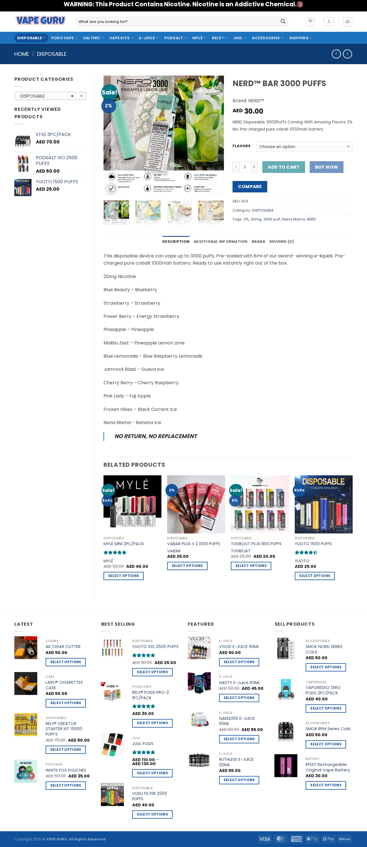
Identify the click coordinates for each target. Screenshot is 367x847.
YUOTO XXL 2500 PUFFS (155, 646)
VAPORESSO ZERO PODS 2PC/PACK (323, 690)
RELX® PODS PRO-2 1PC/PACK (150, 695)
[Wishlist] (310, 21)
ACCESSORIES (266, 38)
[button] (328, 21)
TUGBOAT (241, 551)
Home (21, 54)
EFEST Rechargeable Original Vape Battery (328, 767)
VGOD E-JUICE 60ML (239, 646)
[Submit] (283, 22)
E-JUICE (147, 38)
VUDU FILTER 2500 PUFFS (149, 796)
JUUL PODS (142, 743)
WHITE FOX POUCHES (66, 770)
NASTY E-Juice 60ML (239, 683)
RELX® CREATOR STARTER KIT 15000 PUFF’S (64, 729)
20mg (256, 219)
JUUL (238, 38)
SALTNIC (91, 38)
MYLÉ (197, 38)
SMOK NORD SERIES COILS (324, 649)
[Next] (214, 136)
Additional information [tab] (221, 241)
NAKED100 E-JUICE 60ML (237, 721)
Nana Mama (293, 219)
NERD (311, 219)
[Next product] (336, 54)
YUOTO (302, 561)
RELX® (218, 38)
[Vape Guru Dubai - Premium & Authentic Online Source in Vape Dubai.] (40, 21)
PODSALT (173, 38)
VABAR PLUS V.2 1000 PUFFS (193, 544)
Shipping (299, 38)
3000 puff (271, 219)
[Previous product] (347, 54)
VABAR (174, 551)
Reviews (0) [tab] (282, 241)
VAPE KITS (120, 38)
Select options (123, 576)
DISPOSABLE (29, 38)
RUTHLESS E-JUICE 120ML (236, 762)
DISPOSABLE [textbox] (47, 96)
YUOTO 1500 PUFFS (313, 544)
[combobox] (50, 96)
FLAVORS (242, 146)
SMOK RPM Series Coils (328, 729)
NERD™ (256, 100)
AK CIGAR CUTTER (63, 646)
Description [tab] (176, 241)
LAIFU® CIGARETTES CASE (64, 685)
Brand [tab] (259, 241)
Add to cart (283, 167)
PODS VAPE (62, 38)
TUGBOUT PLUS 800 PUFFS (256, 544)
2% (246, 219)
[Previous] (113, 136)
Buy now (326, 167)
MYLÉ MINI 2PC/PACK (124, 544)
